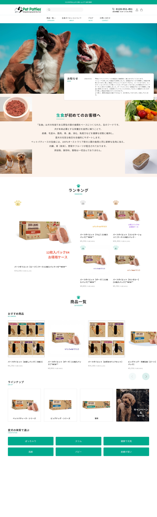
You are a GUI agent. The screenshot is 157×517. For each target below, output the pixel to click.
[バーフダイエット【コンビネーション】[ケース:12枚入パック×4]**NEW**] (128, 215)
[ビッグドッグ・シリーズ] (60, 390)
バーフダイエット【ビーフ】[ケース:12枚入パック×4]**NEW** (40, 266)
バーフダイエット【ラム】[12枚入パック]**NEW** (94, 235)
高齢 (31, 451)
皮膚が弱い (126, 451)
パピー (78, 451)
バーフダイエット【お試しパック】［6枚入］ (26, 361)
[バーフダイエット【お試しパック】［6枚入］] (26, 338)
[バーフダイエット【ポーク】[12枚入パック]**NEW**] (95, 260)
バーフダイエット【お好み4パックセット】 (106, 361)
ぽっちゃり (30, 441)
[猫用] (96, 390)
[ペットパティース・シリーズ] (24, 390)
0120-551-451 (124, 9)
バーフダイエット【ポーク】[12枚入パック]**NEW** (94, 280)
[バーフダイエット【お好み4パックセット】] (106, 338)
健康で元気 (126, 441)
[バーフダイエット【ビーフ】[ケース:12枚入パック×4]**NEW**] (45, 231)
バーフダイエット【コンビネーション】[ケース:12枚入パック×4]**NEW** (127, 237)
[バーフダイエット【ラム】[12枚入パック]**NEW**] (95, 215)
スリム (78, 441)
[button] (146, 376)
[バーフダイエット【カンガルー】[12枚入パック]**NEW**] (128, 260)
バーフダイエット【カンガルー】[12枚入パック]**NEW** (126, 280)
